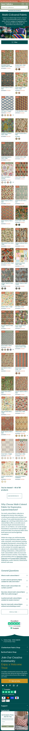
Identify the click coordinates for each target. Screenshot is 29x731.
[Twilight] (2, 115)
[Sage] (2, 288)
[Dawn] (2, 349)
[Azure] (5, 288)
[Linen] (5, 115)
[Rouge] (19, 93)
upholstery (21, 21)
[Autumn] (25, 436)
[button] (23, 4)
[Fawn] (5, 458)
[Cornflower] (8, 349)
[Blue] (19, 139)
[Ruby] (16, 458)
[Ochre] (8, 115)
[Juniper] (5, 182)
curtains (13, 21)
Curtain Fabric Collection (18, 558)
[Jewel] (16, 436)
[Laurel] (10, 458)
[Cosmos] (19, 225)
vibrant (3, 521)
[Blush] (8, 182)
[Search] (26, 7)
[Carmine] (2, 182)
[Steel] (5, 349)
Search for (8, 7)
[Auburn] (10, 115)
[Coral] (25, 458)
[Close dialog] (27, 712)
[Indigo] (10, 349)
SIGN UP (7, 726)
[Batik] (10, 182)
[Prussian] (22, 436)
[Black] (19, 69)
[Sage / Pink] (16, 373)
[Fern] (5, 481)
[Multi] (16, 69)
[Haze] (2, 481)
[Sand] (19, 436)
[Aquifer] (19, 458)
